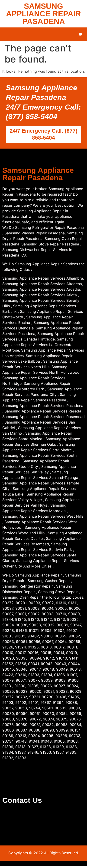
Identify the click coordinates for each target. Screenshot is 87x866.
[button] (80, 34)
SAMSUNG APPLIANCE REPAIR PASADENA (43, 14)
